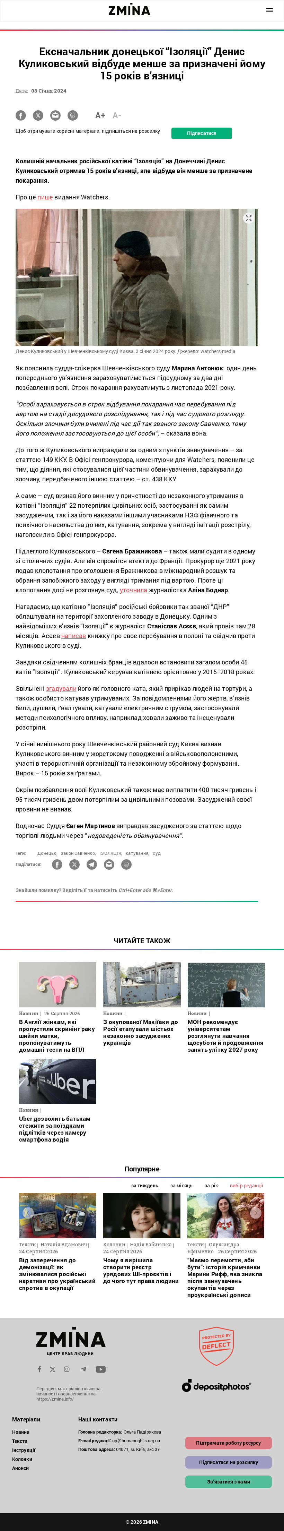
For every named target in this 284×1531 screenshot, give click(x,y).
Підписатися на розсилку (228, 1462)
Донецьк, (47, 853)
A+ (100, 115)
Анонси (20, 1468)
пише (45, 197)
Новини (21, 1432)
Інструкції (23, 1450)
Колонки (22, 1459)
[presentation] (28, 1213)
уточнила (134, 590)
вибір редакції (246, 1185)
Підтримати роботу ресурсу (228, 1442)
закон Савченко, (78, 853)
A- (117, 115)
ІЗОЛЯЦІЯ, (110, 853)
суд (157, 853)
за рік (211, 1185)
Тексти (20, 1441)
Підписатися (201, 133)
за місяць (181, 1185)
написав (73, 635)
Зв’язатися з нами (228, 1481)
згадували (61, 688)
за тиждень (144, 1185)
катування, (137, 853)
